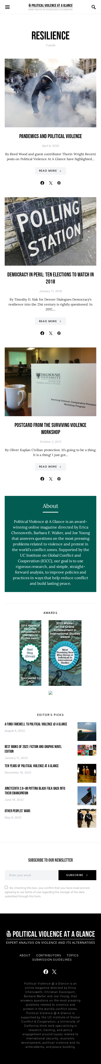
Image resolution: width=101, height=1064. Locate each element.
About (25, 955)
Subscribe (74, 875)
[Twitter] (54, 971)
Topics (72, 955)
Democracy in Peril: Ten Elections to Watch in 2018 (50, 278)
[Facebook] (45, 971)
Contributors (48, 955)
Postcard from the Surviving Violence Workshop (50, 429)
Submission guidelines (52, 959)
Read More (48, 170)
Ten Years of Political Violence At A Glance (32, 766)
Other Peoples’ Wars (17, 811)
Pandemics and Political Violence (50, 136)
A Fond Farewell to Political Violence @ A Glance (36, 724)
